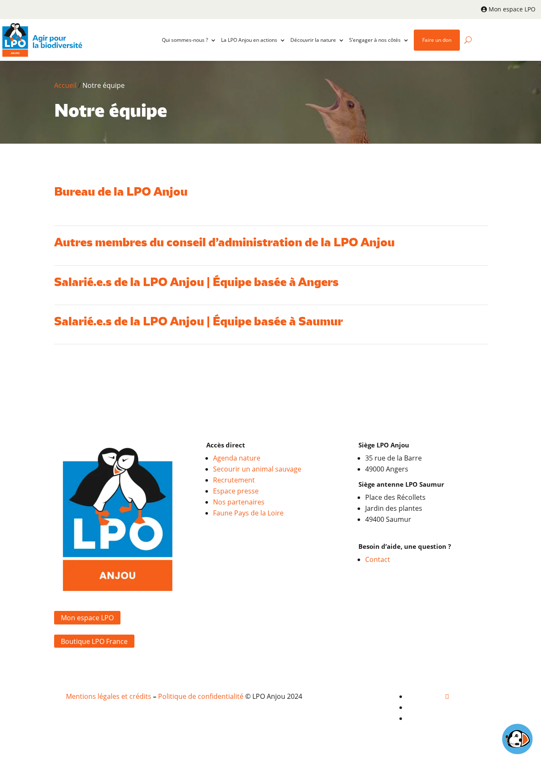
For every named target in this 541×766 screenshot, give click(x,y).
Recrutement (234, 480)
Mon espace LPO (512, 9)
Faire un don (436, 40)
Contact (377, 559)
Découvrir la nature (313, 40)
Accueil (65, 85)
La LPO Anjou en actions (249, 40)
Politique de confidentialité (200, 696)
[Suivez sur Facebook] (447, 696)
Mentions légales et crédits (108, 696)
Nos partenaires (239, 502)
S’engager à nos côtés (375, 40)
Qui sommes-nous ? (185, 40)
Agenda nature (236, 458)
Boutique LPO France (94, 641)
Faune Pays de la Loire (248, 513)
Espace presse (236, 491)
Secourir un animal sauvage (257, 469)
